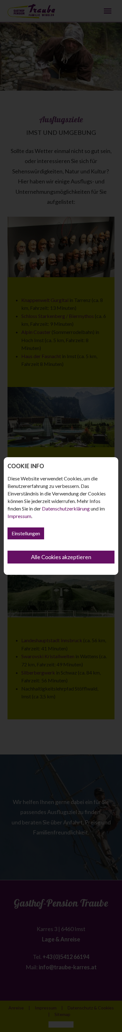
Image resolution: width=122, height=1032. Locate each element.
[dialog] (61, 516)
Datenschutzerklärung (66, 508)
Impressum (19, 516)
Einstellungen (26, 533)
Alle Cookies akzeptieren (61, 556)
